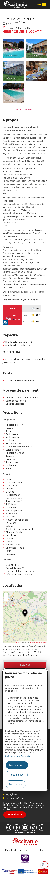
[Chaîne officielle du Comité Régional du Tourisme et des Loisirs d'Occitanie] (25, 827)
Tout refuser (16, 784)
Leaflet (18, 642)
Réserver (25, 665)
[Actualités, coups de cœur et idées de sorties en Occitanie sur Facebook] (16, 827)
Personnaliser (16, 774)
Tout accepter (17, 765)
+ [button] (6, 594)
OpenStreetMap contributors (38, 642)
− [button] (6, 598)
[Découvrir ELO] (44, 865)
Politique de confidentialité (18, 756)
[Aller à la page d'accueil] (15, 4)
